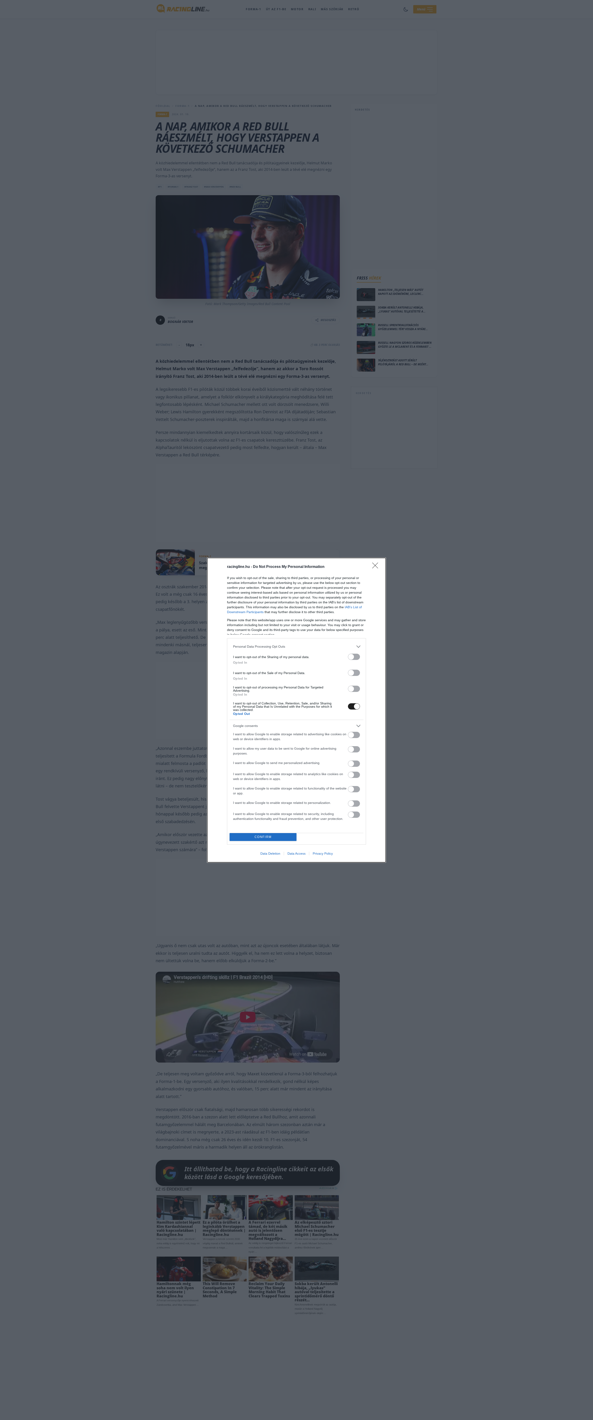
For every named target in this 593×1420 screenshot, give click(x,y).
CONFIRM (263, 837)
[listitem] (296, 646)
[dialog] (296, 710)
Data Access (296, 853)
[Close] (376, 567)
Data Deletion (270, 853)
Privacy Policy (323, 853)
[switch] (354, 657)
